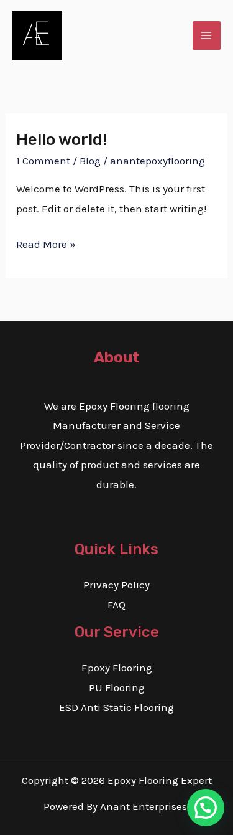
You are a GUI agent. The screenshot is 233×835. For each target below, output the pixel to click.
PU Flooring (117, 687)
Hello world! (61, 139)
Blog (90, 160)
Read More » (46, 242)
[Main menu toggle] (207, 35)
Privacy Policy (116, 584)
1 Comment (43, 160)
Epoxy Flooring (116, 667)
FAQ (116, 604)
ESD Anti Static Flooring (116, 707)
